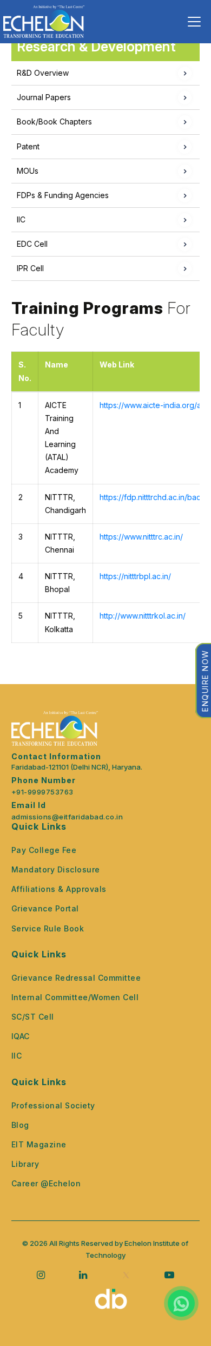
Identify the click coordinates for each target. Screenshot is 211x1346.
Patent (28, 146)
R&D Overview (43, 72)
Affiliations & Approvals (59, 889)
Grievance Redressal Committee (76, 977)
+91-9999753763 (42, 792)
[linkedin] (83, 1274)
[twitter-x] (126, 1275)
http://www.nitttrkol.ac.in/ (143, 615)
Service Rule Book (47, 928)
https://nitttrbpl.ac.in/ (135, 576)
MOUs (27, 170)
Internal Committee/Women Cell (75, 997)
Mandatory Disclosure (55, 869)
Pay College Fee (44, 850)
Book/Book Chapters (54, 121)
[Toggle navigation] (194, 22)
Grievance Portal (45, 908)
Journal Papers (44, 97)
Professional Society (53, 1105)
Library (25, 1163)
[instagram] (41, 1274)
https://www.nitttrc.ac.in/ (141, 536)
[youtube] (169, 1274)
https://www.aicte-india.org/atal (154, 405)
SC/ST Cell (32, 1016)
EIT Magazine (39, 1144)
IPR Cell (30, 268)
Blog (20, 1125)
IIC (21, 219)
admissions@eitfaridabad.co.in (67, 817)
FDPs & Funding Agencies (63, 195)
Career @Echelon (46, 1183)
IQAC (20, 1036)
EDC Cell (32, 243)
